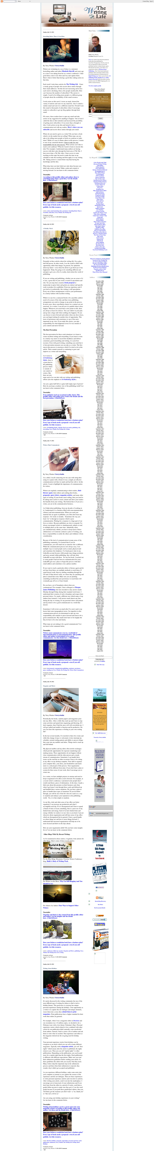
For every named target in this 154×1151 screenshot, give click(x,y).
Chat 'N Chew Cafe (100, 179)
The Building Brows (100, 171)
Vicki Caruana (100, 238)
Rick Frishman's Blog (99, 224)
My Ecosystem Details (99, 908)
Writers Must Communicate (77, 670)
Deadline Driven (100, 270)
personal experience (73, 1140)
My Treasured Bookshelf (100, 264)
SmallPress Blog (100, 227)
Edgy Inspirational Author (100, 190)
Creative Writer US (100, 184)
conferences (50, 951)
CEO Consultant (100, 176)
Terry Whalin (58, 212)
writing (68, 429)
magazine (59, 1140)
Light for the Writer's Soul (100, 213)
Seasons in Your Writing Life (100, 260)
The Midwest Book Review (100, 232)
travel (57, 952)
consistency (71, 668)
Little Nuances (100, 219)
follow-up (55, 951)
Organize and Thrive (69, 951)
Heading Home (100, 204)
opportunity (65, 1140)
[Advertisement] (100, 993)
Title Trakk (100, 236)
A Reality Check (62, 427)
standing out (50, 670)
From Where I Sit (100, 198)
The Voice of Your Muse (100, 235)
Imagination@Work (100, 205)
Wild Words (100, 241)
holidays (54, 1140)
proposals (46, 495)
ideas (61, 211)
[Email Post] (63, 218)
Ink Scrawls (100, 207)
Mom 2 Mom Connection (100, 221)
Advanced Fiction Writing (99, 164)
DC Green (99, 187)
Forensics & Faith (100, 196)
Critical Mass (100, 186)
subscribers (52, 212)
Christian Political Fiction (99, 182)
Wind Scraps (100, 239)
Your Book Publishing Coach (100, 250)
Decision (76, 1020)
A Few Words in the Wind (100, 162)
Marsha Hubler (100, 220)
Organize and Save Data (100, 269)
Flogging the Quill (100, 195)
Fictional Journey (99, 193)
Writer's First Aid (99, 247)
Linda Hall (100, 217)
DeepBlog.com (100, 189)
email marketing (55, 211)
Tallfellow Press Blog (100, 229)
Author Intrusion (100, 167)
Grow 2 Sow (100, 202)
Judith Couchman (99, 208)
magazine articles (66, 495)
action (48, 211)
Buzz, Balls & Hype (100, 173)
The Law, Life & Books (100, 230)
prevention (69, 427)
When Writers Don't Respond (100, 272)
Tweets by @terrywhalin (100, 737)
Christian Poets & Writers (99, 180)
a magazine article (67, 1046)
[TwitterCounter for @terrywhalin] (100, 741)
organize (61, 951)
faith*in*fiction (100, 192)
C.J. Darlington (100, 174)
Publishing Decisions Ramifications (100, 266)
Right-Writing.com (93, 76)
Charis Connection (100, 177)
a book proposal (69, 282)
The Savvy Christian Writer (100, 233)
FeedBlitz (102, 661)
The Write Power (100, 244)
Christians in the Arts (100, 183)
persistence (65, 211)
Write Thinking (100, 242)
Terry (90, 59)
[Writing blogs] (100, 143)
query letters (55, 495)
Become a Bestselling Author (100, 263)
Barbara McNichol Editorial (100, 170)
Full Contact (100, 199)
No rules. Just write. (100, 223)
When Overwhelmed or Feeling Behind (100, 259)
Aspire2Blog (100, 165)
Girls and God (99, 201)
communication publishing (61, 668)
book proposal (50, 668)
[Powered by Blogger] (100, 897)
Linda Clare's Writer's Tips (100, 215)
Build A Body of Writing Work (57, 861)
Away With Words (99, 168)
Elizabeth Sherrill (68, 71)
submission (52, 1142)
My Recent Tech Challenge (100, 267)
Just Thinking (99, 210)
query (44, 670)
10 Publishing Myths (52, 427)
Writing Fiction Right (100, 248)
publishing (75, 427)
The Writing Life (72, 84)
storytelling (46, 429)
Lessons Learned (100, 211)
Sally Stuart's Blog (100, 226)
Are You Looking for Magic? (100, 261)
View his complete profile (95, 86)
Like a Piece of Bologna (100, 214)
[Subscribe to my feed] (100, 893)
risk (79, 427)
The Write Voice (100, 245)
